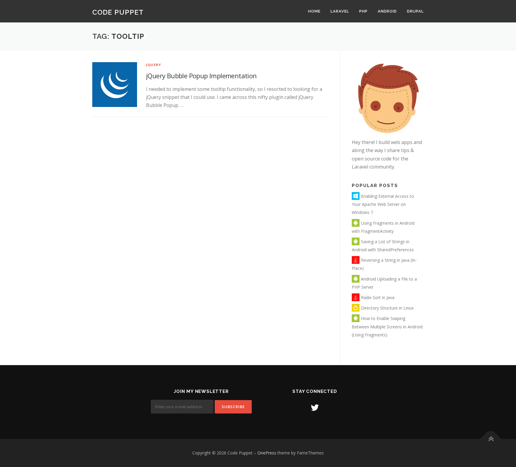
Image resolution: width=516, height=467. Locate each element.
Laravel (340, 11)
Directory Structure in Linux (387, 308)
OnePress (266, 453)
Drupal (415, 11)
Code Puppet (118, 12)
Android (387, 11)
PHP (363, 11)
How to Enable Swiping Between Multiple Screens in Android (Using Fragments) (387, 326)
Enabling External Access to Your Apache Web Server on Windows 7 (383, 204)
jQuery (153, 64)
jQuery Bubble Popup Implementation (201, 75)
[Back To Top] (490, 439)
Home (314, 11)
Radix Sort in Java (377, 297)
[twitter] (315, 407)
